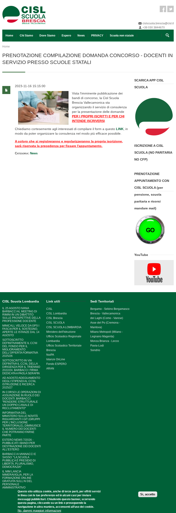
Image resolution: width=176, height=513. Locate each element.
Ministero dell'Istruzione (61, 331)
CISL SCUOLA (55, 322)
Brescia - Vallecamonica (105, 313)
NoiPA (50, 354)
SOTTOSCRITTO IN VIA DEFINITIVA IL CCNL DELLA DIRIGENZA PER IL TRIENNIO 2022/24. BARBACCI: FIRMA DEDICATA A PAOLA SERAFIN (21, 367)
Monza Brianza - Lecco (104, 341)
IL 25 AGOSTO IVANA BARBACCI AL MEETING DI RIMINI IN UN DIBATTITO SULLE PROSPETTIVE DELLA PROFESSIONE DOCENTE (21, 315)
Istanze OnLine (55, 359)
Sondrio (95, 350)
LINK (120, 129)
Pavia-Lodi (97, 345)
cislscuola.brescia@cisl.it (158, 23)
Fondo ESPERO (56, 364)
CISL (49, 309)
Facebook (163, 9)
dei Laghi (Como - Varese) (106, 318)
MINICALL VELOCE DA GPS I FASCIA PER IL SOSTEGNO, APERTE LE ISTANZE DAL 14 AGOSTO (20, 330)
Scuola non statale (122, 35)
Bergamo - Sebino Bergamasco (109, 309)
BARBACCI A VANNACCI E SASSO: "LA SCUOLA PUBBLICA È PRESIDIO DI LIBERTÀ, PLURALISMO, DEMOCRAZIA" (19, 460)
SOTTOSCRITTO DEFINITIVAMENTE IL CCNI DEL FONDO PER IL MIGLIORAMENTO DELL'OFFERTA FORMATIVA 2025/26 (20, 348)
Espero (66, 35)
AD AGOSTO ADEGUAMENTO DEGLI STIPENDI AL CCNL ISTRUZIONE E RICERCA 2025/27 (21, 382)
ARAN (50, 368)
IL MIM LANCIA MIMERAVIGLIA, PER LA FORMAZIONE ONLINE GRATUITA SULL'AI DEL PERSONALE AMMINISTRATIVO (17, 479)
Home (9, 35)
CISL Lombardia (56, 313)
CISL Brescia (54, 318)
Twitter (170, 9)
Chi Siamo (26, 35)
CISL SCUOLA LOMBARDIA (63, 327)
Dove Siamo (47, 35)
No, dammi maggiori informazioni (39, 510)
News (81, 35)
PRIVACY (97, 35)
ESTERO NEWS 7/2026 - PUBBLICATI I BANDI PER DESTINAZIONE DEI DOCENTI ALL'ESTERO (21, 444)
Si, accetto (147, 494)
